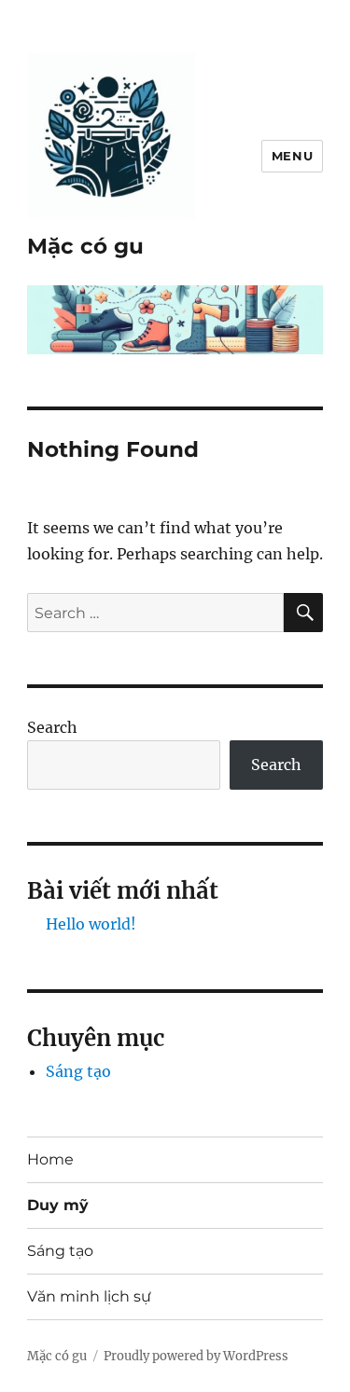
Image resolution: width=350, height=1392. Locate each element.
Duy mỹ (58, 1205)
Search (52, 727)
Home (50, 1159)
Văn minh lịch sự (89, 1296)
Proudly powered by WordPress (196, 1356)
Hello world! (91, 924)
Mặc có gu (85, 246)
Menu (292, 155)
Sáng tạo (78, 1071)
